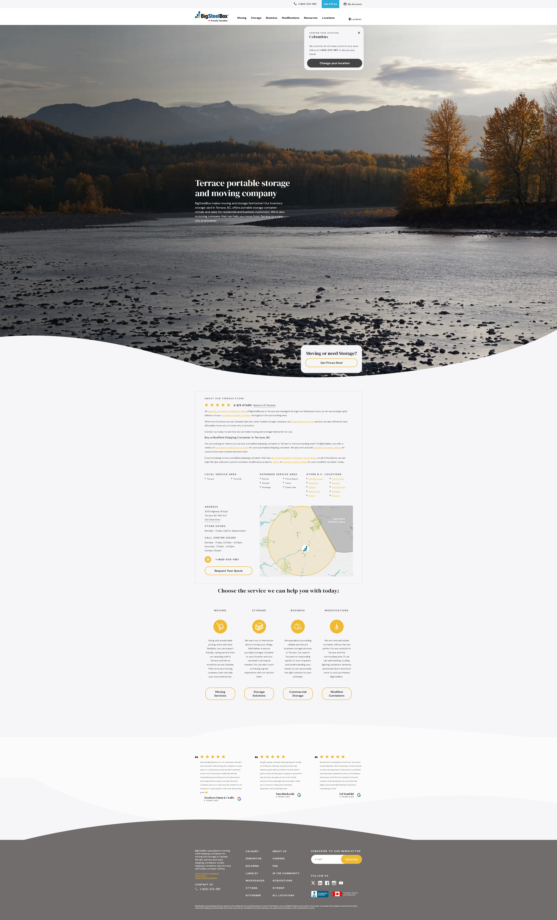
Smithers (336, 491)
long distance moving (303, 421)
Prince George (338, 487)
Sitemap (279, 888)
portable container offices (327, 447)
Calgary (252, 851)
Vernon (312, 495)
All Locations (283, 895)
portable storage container (236, 415)
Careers (279, 858)
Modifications (290, 18)
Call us (276, 461)
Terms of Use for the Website (207, 873)
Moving (241, 18)
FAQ (275, 865)
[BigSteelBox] (212, 16)
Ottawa (252, 888)
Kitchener (253, 895)
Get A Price (330, 4)
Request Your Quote (229, 571)
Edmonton (254, 858)
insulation (287, 457)
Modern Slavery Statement (206, 878)
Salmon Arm (314, 491)
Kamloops (313, 483)
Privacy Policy (201, 876)
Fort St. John (338, 479)
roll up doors (310, 457)
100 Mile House (316, 479)
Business (271, 18)
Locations (328, 18)
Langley (312, 487)
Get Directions (212, 519)
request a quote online (295, 461)
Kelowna (336, 483)
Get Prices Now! (331, 363)
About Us (280, 851)
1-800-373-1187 (227, 559)
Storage (256, 18)
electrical (276, 457)
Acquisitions (282, 880)
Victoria (335, 495)
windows (297, 457)
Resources (311, 18)
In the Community (286, 873)
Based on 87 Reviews (264, 405)
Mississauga (255, 880)
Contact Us (204, 884)
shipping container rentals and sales (227, 411)
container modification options (231, 447)
